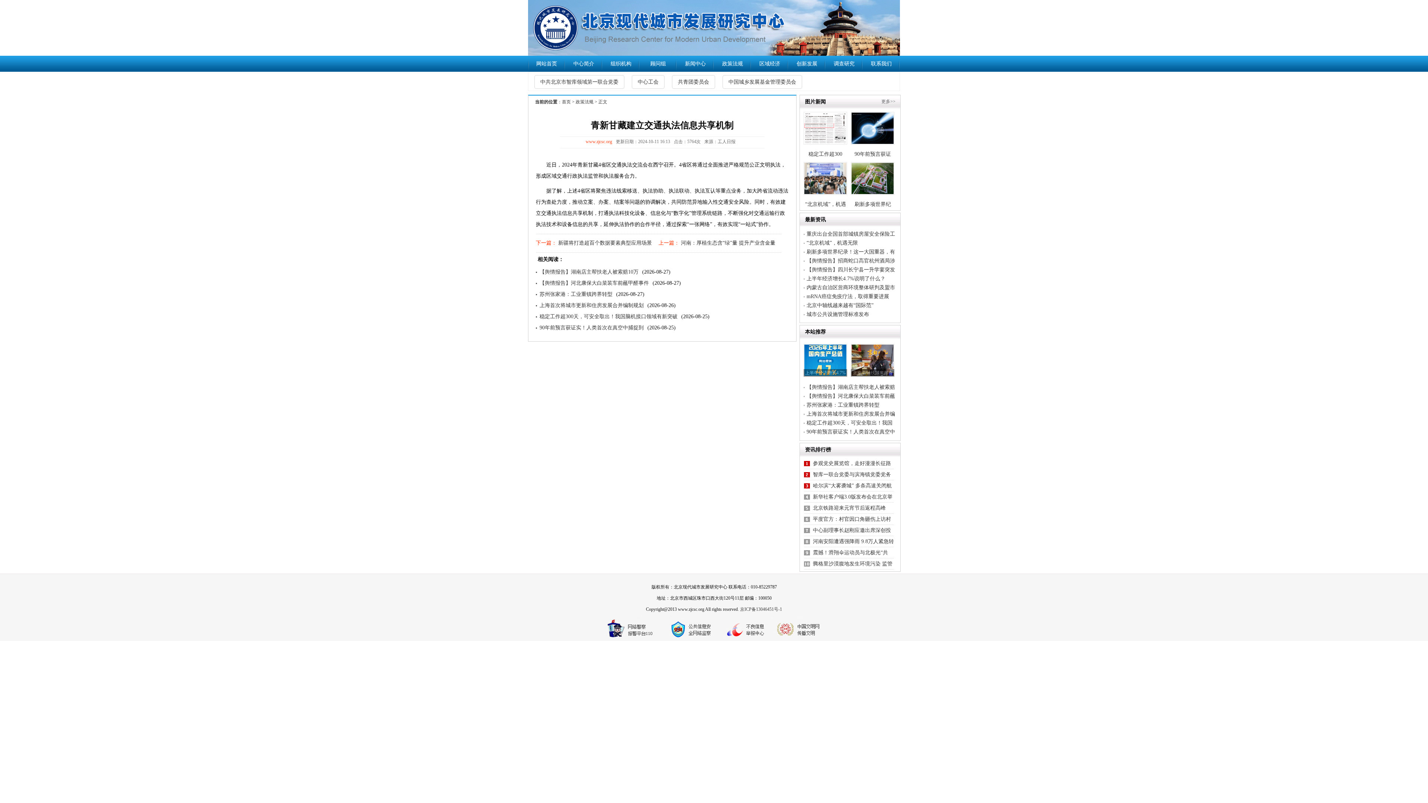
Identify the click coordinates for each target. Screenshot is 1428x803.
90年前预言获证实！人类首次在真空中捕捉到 (592, 327)
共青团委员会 (693, 82)
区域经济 (769, 64)
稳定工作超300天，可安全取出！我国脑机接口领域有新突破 (609, 316)
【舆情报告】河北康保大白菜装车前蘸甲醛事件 (594, 283)
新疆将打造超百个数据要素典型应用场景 (604, 243)
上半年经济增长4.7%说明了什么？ (846, 278)
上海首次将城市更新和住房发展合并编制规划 (592, 305)
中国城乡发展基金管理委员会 (762, 82)
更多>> (888, 101)
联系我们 (881, 64)
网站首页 (546, 64)
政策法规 (732, 64)
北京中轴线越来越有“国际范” (840, 305)
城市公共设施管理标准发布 (838, 314)
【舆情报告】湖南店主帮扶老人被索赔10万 (589, 272)
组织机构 (621, 64)
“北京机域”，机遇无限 (832, 243)
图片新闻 (815, 101)
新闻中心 (695, 64)
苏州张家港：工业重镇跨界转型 (576, 294)
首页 (566, 101)
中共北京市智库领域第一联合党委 (579, 82)
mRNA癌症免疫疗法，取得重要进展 (848, 296)
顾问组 (658, 64)
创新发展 (807, 64)
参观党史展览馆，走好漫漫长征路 (852, 463)
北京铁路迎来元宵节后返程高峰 (849, 508)
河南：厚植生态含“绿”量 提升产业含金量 (727, 243)
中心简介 (583, 64)
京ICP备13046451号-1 (761, 609)
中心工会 (648, 82)
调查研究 (844, 64)
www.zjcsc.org (599, 141)
